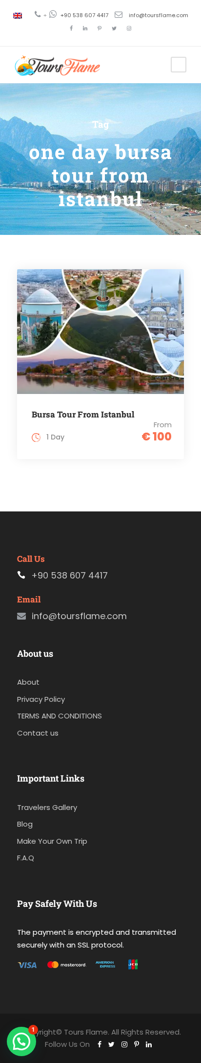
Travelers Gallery (47, 807)
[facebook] (71, 28)
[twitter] (114, 28)
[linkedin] (85, 28)
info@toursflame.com (158, 15)
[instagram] (129, 28)
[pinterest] (99, 28)
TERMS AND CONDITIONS (59, 716)
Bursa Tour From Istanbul (83, 414)
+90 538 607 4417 (84, 15)
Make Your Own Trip (52, 841)
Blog (25, 824)
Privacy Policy (41, 699)
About (28, 682)
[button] (21, 1041)
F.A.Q (25, 858)
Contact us (38, 733)
